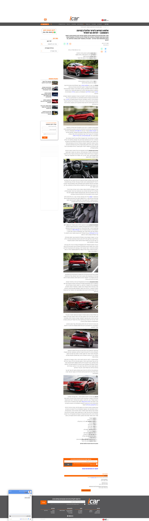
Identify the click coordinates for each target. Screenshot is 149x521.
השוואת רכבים (80, 24)
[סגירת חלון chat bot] (9, 491)
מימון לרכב (53, 511)
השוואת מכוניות (69, 510)
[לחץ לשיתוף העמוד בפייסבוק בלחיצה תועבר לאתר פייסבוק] (67, 44)
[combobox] (49, 51)
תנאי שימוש (97, 511)
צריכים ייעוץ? (45, 24)
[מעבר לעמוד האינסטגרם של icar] (69, 516)
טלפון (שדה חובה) (53, 129)
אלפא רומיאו (84, 85)
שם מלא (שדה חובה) (52, 126)
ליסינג (53, 510)
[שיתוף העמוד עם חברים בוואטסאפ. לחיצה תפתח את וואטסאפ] (64, 44)
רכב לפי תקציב (69, 511)
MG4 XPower (76, 230)
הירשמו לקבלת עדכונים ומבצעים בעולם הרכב (66, 499)
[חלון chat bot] (20, 505)
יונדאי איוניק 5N (86, 401)
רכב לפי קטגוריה (62, 24)
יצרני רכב (107, 24)
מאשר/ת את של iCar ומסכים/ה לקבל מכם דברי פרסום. (84, 464)
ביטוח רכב (53, 512)
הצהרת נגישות (62, 510)
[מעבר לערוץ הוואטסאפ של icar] (67, 516)
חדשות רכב (99, 24)
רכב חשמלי (88, 24)
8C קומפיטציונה (86, 135)
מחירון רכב (74, 24)
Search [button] (51, 24)
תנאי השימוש (89, 463)
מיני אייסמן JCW (93, 233)
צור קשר (90, 511)
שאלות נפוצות (97, 512)
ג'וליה (73, 92)
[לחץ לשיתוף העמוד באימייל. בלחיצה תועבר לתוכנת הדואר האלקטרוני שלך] (70, 44)
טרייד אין (46, 510)
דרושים (91, 510)
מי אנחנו (98, 510)
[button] (90, 468)
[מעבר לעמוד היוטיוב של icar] (72, 516)
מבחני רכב (94, 24)
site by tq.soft (42, 519)
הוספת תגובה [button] (105, 473)
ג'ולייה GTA (76, 135)
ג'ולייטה (88, 92)
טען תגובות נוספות (86, 490)
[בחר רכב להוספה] (49, 44)
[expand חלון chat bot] (10, 491)
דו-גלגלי (68, 24)
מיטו (96, 92)
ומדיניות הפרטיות (84, 463)
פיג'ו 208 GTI (78, 130)
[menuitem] (105, 24)
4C (81, 135)
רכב (108, 27)
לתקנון (45, 134)
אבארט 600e (92, 130)
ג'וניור (67, 99)
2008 (90, 197)
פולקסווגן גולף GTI (91, 405)
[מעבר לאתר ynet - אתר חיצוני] (105, 20)
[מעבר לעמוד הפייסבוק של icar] (71, 516)
